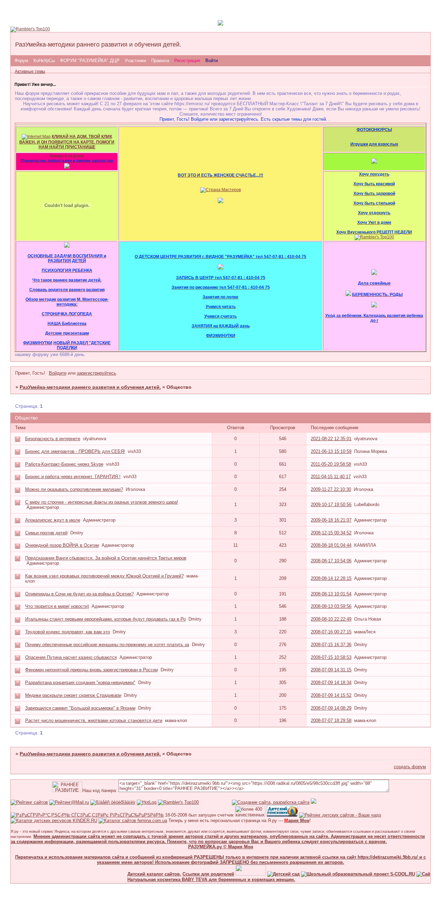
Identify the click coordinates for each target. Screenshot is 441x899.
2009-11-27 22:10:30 (331, 489)
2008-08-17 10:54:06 (331, 560)
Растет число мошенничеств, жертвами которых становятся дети (93, 720)
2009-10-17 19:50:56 (331, 504)
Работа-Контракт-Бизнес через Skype (64, 464)
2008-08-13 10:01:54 (331, 593)
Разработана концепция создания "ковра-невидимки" (80, 682)
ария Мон (296, 820)
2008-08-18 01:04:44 (331, 545)
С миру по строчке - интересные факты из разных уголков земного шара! (101, 502)
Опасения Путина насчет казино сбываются (71, 657)
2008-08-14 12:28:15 (331, 578)
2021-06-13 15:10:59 (331, 451)
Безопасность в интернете (52, 438)
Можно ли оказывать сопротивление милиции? (74, 489)
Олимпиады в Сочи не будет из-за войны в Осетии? (79, 593)
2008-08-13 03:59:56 (331, 606)
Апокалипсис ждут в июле (52, 520)
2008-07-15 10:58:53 (331, 657)
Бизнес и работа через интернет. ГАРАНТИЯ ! (73, 476)
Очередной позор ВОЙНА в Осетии (62, 545)
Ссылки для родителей (199, 874)
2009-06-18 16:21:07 (331, 520)
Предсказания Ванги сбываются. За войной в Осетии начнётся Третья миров (105, 558)
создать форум (410, 766)
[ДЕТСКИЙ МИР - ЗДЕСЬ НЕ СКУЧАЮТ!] (313, 802)
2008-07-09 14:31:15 (331, 669)
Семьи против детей (46, 532)
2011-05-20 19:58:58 (331, 464)
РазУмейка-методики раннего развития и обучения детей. (90, 387)
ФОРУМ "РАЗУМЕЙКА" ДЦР (90, 60)
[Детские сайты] (241, 874)
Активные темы (30, 71)
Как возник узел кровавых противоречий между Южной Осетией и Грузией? (104, 576)
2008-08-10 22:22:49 (331, 619)
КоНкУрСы (44, 60)
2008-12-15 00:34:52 (331, 532)
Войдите (57, 373)
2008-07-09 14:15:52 (331, 695)
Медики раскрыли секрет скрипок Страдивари (73, 695)
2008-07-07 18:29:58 (331, 720)
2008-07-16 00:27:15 (331, 631)
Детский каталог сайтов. (145, 874)
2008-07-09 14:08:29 (331, 708)
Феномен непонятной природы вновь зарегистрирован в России (91, 669)
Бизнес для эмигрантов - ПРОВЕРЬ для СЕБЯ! (75, 451)
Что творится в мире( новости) (57, 606)
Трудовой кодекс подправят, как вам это (67, 631)
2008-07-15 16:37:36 (331, 644)
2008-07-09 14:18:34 (331, 682)
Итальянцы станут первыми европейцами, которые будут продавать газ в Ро (105, 619)
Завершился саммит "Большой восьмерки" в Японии (80, 708)
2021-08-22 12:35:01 (331, 438)
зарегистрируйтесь (96, 373)
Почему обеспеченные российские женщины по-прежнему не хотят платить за (107, 644)
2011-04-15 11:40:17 (331, 476)
